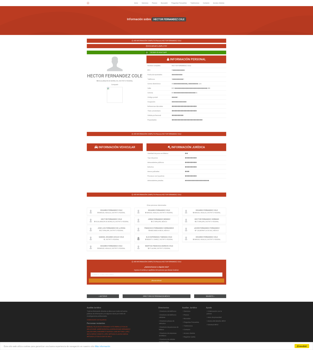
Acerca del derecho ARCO (216, 321)
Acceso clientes (218, 3)
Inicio (136, 3)
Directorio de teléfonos (168, 311)
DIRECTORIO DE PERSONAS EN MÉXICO (156, 296)
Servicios (145, 3)
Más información (102, 346)
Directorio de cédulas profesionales (167, 340)
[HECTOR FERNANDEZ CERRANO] (186, 220)
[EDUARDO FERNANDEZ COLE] (91, 211)
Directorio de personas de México (168, 328)
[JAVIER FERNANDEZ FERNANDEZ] (186, 229)
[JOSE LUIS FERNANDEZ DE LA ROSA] (91, 229)
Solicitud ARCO (212, 325)
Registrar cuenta (189, 337)
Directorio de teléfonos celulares (167, 316)
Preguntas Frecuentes (179, 3)
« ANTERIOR (103, 296)
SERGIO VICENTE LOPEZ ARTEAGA (103, 334)
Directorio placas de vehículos (166, 322)
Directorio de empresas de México (168, 334)
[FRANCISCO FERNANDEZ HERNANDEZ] (138, 229)
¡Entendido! (302, 346)
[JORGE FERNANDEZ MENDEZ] (138, 220)
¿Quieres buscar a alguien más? (156, 267)
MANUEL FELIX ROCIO (94, 327)
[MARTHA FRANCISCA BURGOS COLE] (138, 247)
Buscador (164, 3)
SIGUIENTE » (210, 296)
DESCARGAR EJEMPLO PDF (157, 46)
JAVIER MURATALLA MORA (106, 329)
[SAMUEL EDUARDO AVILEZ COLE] (91, 238)
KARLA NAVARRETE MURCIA (103, 332)
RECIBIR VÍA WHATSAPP (158, 52)
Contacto (206, 3)
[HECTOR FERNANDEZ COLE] (91, 220)
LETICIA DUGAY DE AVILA (103, 336)
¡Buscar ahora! (156, 280)
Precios (154, 3)
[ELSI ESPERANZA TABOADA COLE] (138, 238)
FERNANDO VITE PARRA (111, 327)
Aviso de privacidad (214, 317)
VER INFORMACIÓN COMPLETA (157, 41)
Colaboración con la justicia (96, 320)
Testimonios (194, 3)
